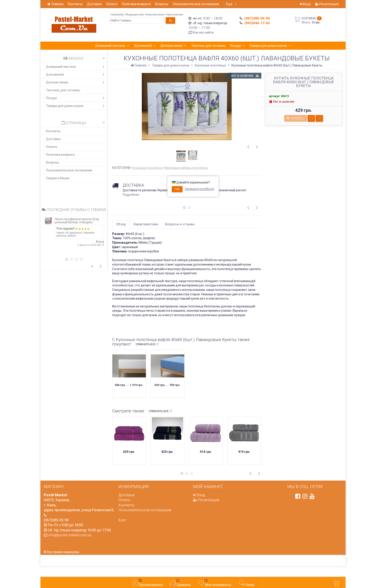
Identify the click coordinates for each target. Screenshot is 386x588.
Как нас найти (203, 32)
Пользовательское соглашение (196, 4)
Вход (306, 4)
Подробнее (131, 194)
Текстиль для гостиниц (208, 45)
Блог (122, 520)
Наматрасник (174, 14)
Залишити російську (199, 189)
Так (177, 189)
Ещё (229, 4)
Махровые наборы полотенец (186, 168)
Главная (57, 4)
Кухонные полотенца (147, 168)
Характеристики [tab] (145, 224)
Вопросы (161, 4)
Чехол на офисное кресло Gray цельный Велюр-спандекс (76, 220)
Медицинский (134, 14)
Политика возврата (136, 4)
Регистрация (329, 4)
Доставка (94, 4)
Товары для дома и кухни (268, 45)
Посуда (235, 45)
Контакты (75, 4)
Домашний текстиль (110, 45)
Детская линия (171, 45)
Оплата (111, 4)
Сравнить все (145, 344)
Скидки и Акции (57, 178)
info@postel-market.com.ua (69, 535)
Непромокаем (154, 14)
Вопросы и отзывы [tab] (180, 224)
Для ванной (143, 45)
